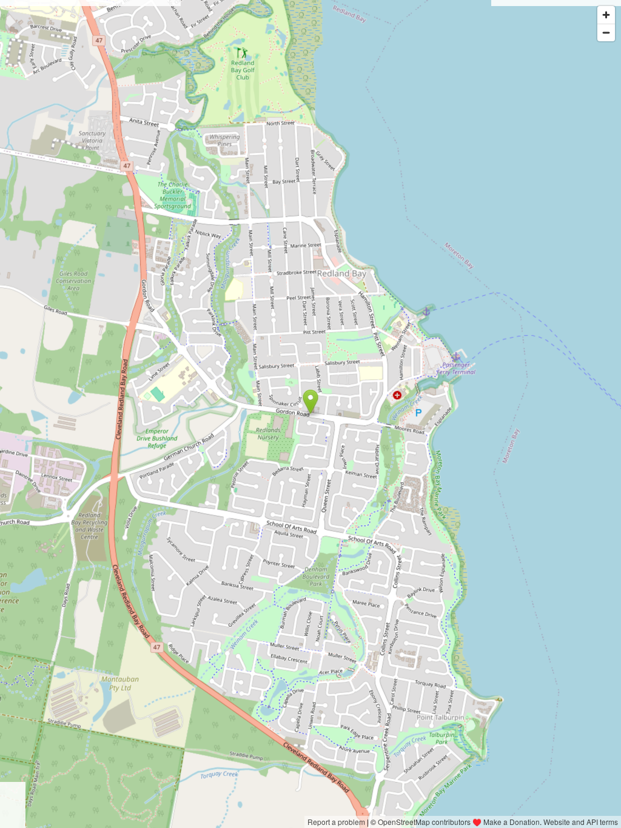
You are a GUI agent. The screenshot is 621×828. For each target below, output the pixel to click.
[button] (310, 402)
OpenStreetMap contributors (424, 821)
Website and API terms (580, 821)
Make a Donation (511, 821)
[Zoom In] (606, 15)
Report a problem (336, 821)
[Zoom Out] (606, 32)
